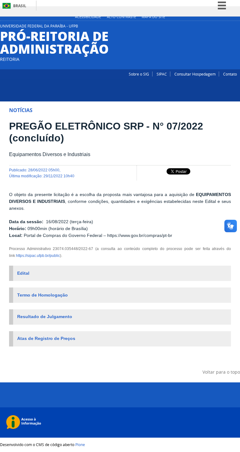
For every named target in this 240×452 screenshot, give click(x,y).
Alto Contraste (121, 17)
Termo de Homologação (42, 295)
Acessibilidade (88, 17)
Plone (80, 444)
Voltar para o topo (221, 372)
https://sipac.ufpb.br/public (38, 255)
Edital (23, 273)
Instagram (229, 28)
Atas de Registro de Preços (46, 338)
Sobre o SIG (139, 73)
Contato (230, 73)
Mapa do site (153, 17)
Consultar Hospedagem (195, 73)
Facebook (237, 28)
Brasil (19, 5)
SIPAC (162, 73)
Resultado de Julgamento (44, 316)
